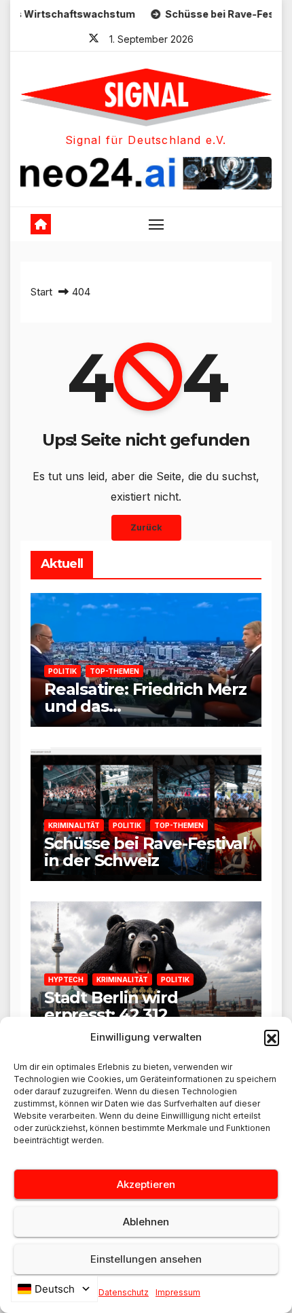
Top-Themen (114, 671)
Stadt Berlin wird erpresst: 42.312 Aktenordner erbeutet (133, 1014)
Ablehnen (146, 1221)
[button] (271, 1037)
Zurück (146, 527)
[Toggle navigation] (156, 224)
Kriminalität (74, 825)
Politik (62, 671)
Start (41, 291)
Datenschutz (123, 1292)
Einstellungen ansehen (146, 1259)
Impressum (178, 1292)
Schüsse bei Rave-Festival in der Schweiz (145, 851)
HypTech (66, 979)
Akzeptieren (146, 1184)
